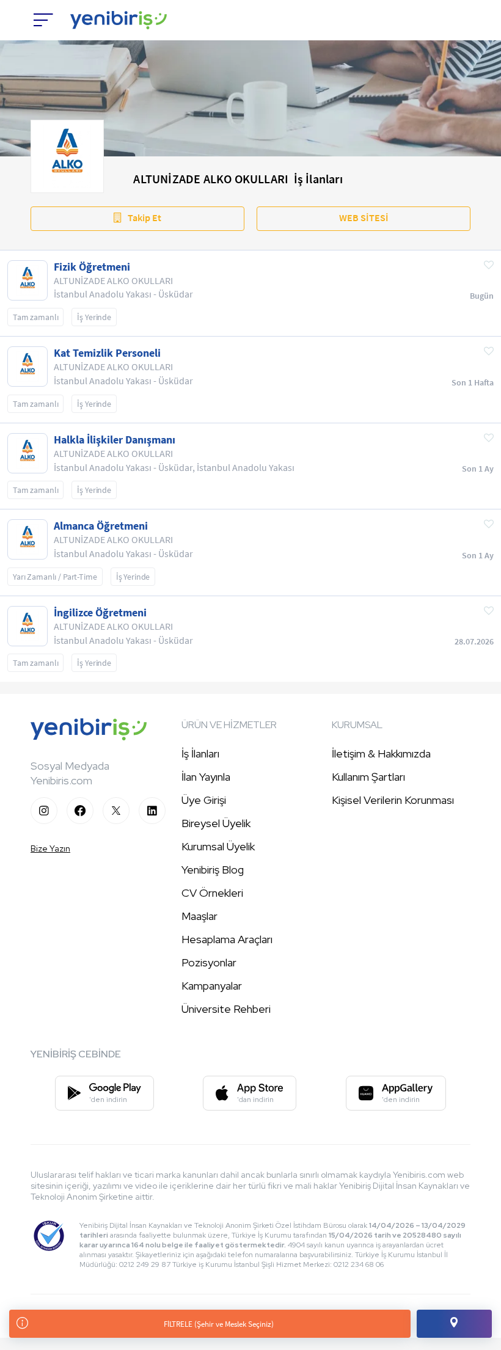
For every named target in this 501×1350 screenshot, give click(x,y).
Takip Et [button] (144, 217)
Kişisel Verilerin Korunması (393, 800)
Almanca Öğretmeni (101, 526)
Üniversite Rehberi (226, 1009)
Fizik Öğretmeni (92, 267)
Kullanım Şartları (368, 777)
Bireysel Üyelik (215, 823)
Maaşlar (199, 916)
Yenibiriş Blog (212, 870)
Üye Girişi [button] (203, 800)
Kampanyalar (211, 986)
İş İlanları (200, 753)
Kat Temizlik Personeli (107, 353)
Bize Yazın (50, 848)
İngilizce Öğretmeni (100, 612)
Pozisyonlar (208, 962)
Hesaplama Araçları (226, 939)
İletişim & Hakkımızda (381, 753)
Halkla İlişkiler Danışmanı (114, 440)
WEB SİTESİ (364, 217)
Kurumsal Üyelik (218, 846)
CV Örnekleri (212, 893)
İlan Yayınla (205, 777)
